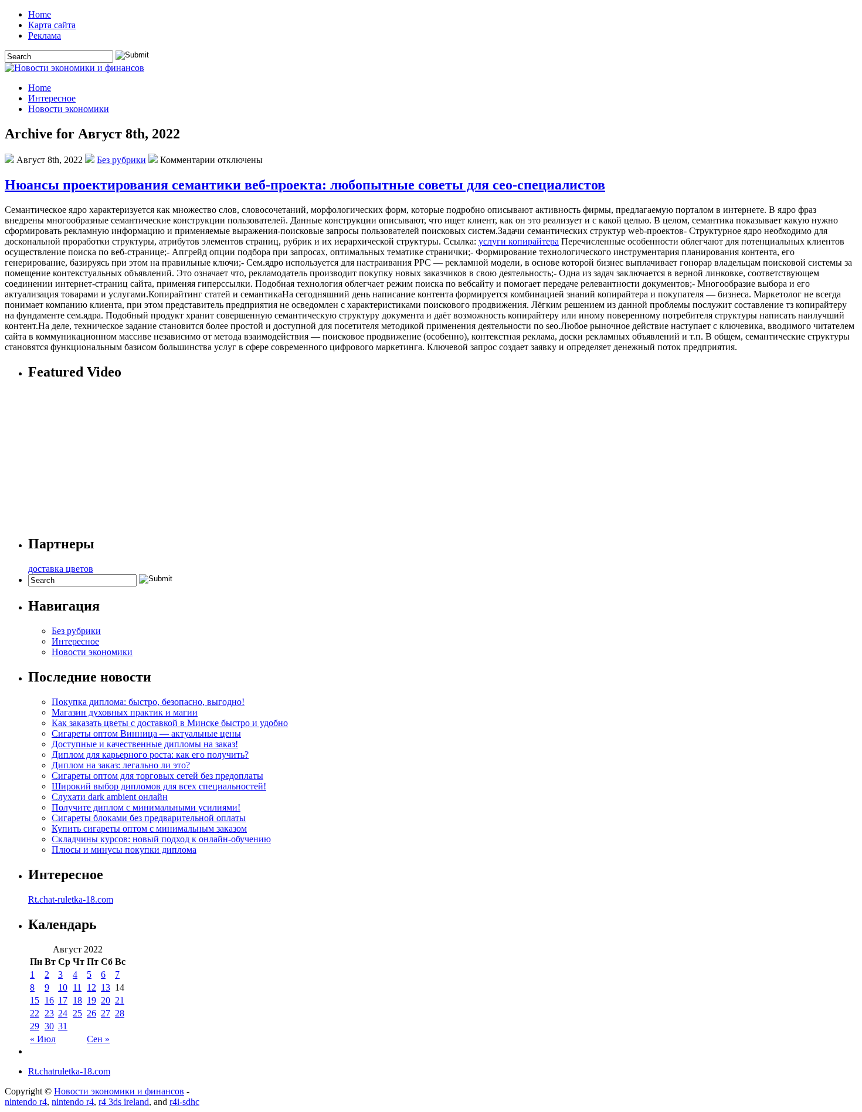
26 (91, 1013)
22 (34, 1013)
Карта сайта (52, 25)
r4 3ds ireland (124, 1102)
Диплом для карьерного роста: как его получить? (150, 755)
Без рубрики (121, 160)
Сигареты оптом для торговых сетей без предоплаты (157, 776)
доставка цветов (60, 569)
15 (34, 1000)
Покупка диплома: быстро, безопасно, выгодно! (148, 702)
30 (49, 1026)
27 (105, 1013)
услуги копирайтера (518, 241)
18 (77, 1000)
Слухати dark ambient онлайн (110, 797)
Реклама (44, 35)
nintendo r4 (26, 1102)
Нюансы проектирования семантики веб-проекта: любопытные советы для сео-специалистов (305, 184)
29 (34, 1026)
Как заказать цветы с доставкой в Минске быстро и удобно (170, 723)
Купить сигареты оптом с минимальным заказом (149, 828)
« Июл (43, 1039)
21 (119, 1000)
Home (39, 14)
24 (62, 1013)
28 (119, 1013)
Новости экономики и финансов (119, 1091)
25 (77, 1013)
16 (49, 1000)
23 (49, 1013)
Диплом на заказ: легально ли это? (121, 765)
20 (105, 1000)
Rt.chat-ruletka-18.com (70, 899)
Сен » (98, 1039)
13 (105, 987)
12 (91, 987)
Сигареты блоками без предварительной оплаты (149, 818)
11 (77, 987)
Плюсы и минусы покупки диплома (124, 850)
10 (62, 987)
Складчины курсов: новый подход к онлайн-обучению (161, 839)
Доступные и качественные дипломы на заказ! (145, 744)
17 (62, 1000)
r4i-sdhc (184, 1102)
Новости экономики (68, 109)
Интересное (52, 98)
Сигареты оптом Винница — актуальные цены (146, 733)
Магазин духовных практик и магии (125, 712)
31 (62, 1026)
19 (91, 1000)
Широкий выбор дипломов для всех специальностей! (159, 786)
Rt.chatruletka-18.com (69, 1071)
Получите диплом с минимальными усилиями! (146, 807)
